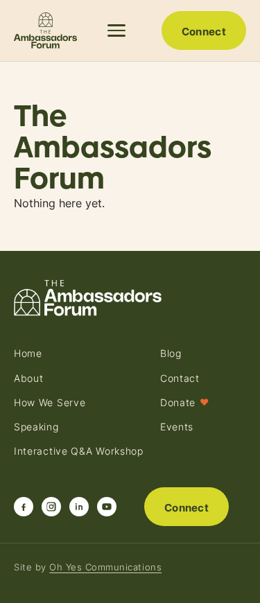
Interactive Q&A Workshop (79, 451)
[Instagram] (51, 506)
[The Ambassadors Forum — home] (45, 30)
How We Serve (49, 402)
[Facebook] (23, 506)
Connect (204, 31)
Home (28, 353)
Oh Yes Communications (105, 567)
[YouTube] (106, 506)
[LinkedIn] (79, 506)
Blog (171, 353)
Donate (184, 402)
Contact (180, 378)
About (29, 378)
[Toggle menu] (118, 30)
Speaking (36, 426)
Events (176, 426)
